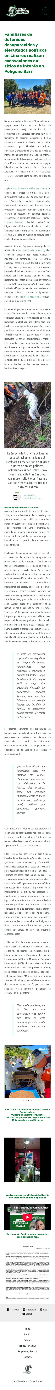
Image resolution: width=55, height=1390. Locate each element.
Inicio (27, 1328)
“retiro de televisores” (29, 296)
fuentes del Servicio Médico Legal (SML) (29, 188)
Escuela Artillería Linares (33, 498)
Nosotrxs (28, 1334)
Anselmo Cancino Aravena (31, 250)
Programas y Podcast (27, 1351)
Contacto (27, 1356)
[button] (8, 1072)
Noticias (27, 1340)
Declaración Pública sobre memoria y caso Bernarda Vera (27, 1235)
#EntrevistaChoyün (27, 1345)
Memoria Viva (30, 495)
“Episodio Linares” (13, 222)
